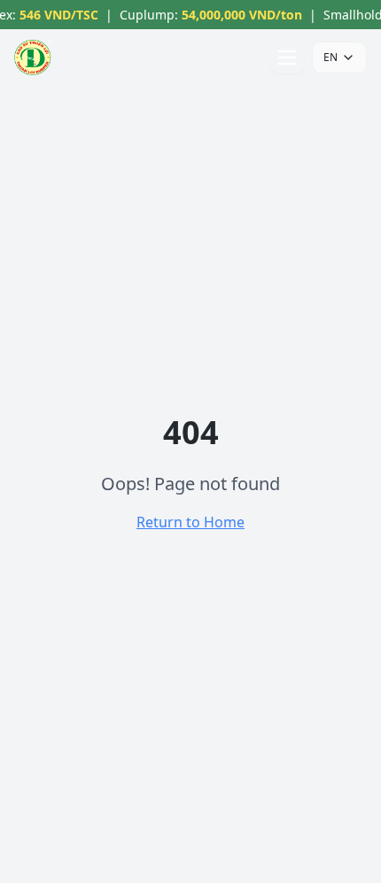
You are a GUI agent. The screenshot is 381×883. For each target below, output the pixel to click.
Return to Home (190, 522)
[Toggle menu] (287, 57)
